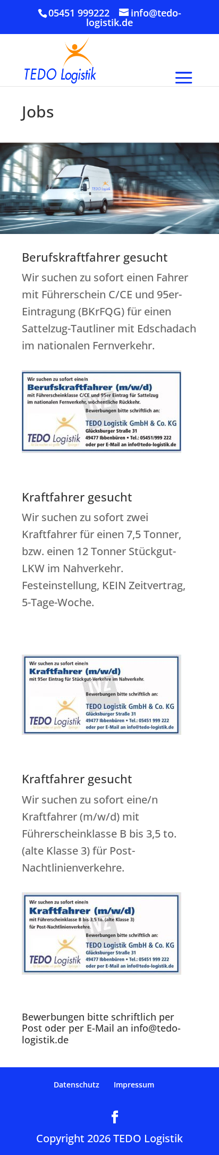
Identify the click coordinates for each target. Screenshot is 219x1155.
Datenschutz (76, 1084)
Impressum (134, 1084)
